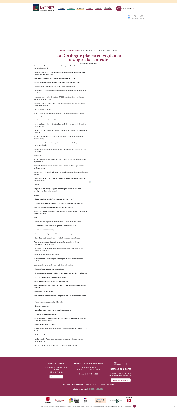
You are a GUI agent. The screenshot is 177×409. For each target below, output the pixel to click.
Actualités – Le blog (73, 50)
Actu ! (89, 8)
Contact (142, 18)
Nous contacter (56, 377)
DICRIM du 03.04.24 (95, 389)
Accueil (62, 50)
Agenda (98, 8)
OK (134, 406)
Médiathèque (108, 8)
